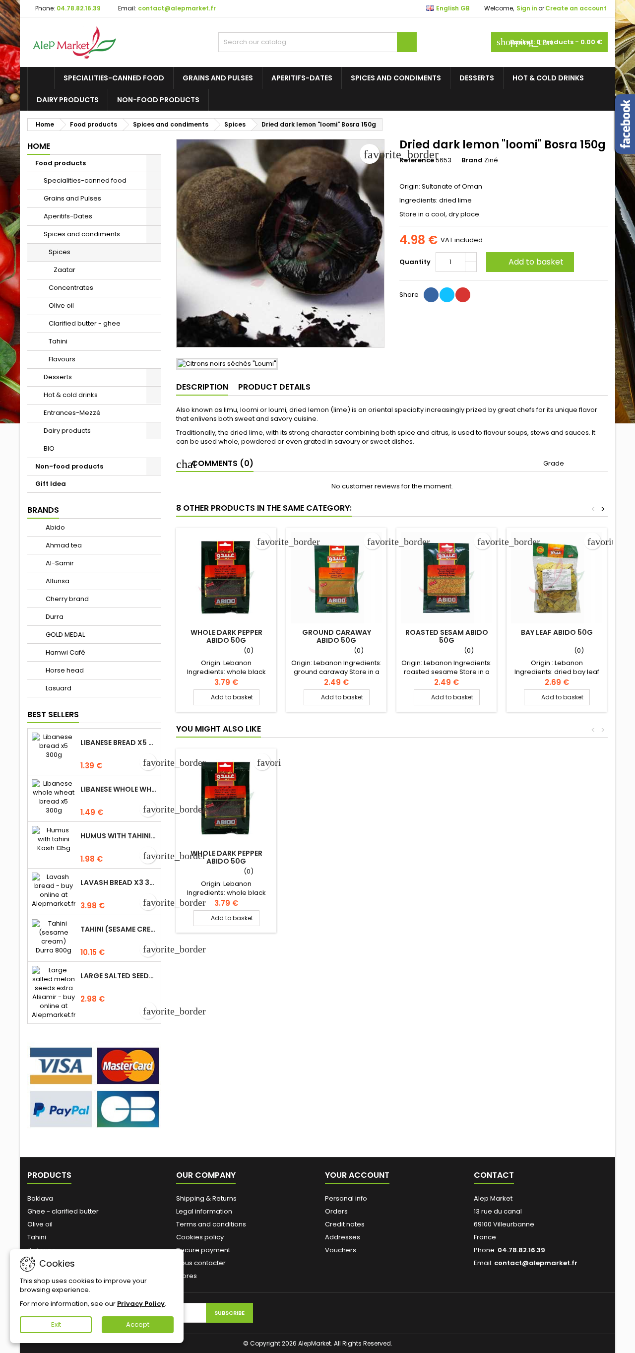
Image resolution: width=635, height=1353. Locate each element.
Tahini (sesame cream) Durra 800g (118, 929)
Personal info (346, 1198)
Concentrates (71, 287)
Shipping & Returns (206, 1198)
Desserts (476, 78)
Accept (137, 1324)
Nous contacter (201, 1263)
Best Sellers (53, 714)
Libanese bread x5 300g (118, 742)
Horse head (64, 670)
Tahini (58, 341)
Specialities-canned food (114, 78)
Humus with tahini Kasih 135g (118, 836)
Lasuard (57, 688)
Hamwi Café (64, 652)
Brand (472, 160)
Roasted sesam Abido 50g (446, 636)
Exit (56, 1324)
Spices (59, 252)
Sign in (526, 8)
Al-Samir (59, 563)
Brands (43, 510)
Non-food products (158, 100)
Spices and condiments (396, 78)
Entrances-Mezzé (72, 412)
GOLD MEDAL (64, 634)
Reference (416, 160)
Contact (494, 1175)
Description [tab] (202, 387)
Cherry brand (66, 599)
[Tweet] (447, 294)
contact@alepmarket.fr (177, 8)
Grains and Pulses (218, 78)
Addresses (342, 1237)
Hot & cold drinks (548, 78)
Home (38, 146)
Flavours (62, 359)
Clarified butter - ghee (85, 323)
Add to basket (529, 262)
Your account (357, 1175)
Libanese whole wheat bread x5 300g (118, 789)
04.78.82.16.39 (79, 8)
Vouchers (340, 1250)
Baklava (40, 1198)
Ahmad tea (63, 545)
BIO (49, 448)
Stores (186, 1276)
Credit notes (345, 1224)
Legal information (204, 1211)
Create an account (576, 8)
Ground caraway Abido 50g (336, 636)
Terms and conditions (211, 1224)
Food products (60, 163)
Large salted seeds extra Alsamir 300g (118, 976)
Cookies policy (200, 1237)
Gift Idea (50, 483)
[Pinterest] (462, 294)
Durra (54, 616)
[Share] (431, 294)
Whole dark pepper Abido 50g (226, 636)
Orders (336, 1211)
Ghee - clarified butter (63, 1211)
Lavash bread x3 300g (118, 882)
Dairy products (68, 100)
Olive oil (61, 305)
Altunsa (56, 581)
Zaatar (64, 269)
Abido (54, 527)
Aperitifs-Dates (301, 78)
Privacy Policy (141, 1303)
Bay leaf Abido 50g (557, 632)
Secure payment (203, 1250)
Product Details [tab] (274, 387)
